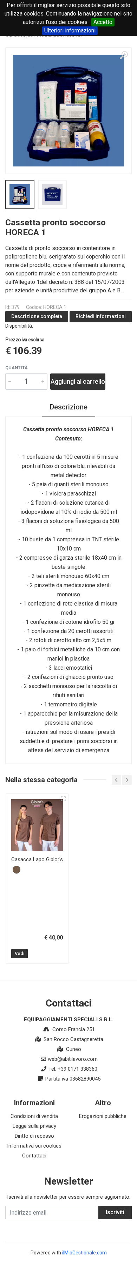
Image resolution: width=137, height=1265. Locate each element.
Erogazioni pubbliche (102, 1116)
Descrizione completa (36, 316)
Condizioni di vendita (34, 1116)
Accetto (102, 22)
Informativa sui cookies (34, 1146)
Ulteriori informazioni (70, 30)
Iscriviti (115, 1212)
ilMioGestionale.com (84, 1252)
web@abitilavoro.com (73, 1059)
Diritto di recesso (34, 1136)
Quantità (16, 367)
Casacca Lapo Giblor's (37, 859)
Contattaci (34, 1156)
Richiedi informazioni (101, 316)
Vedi (19, 953)
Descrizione (68, 407)
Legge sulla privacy (34, 1126)
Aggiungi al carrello (78, 381)
